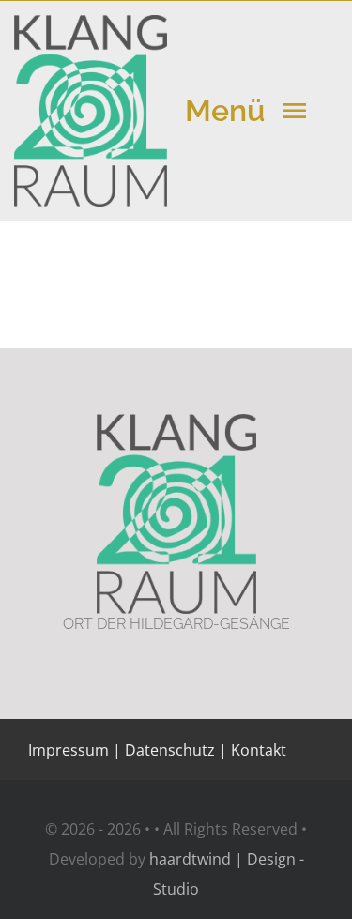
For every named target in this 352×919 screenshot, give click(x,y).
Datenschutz (170, 750)
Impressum (68, 750)
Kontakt (256, 750)
